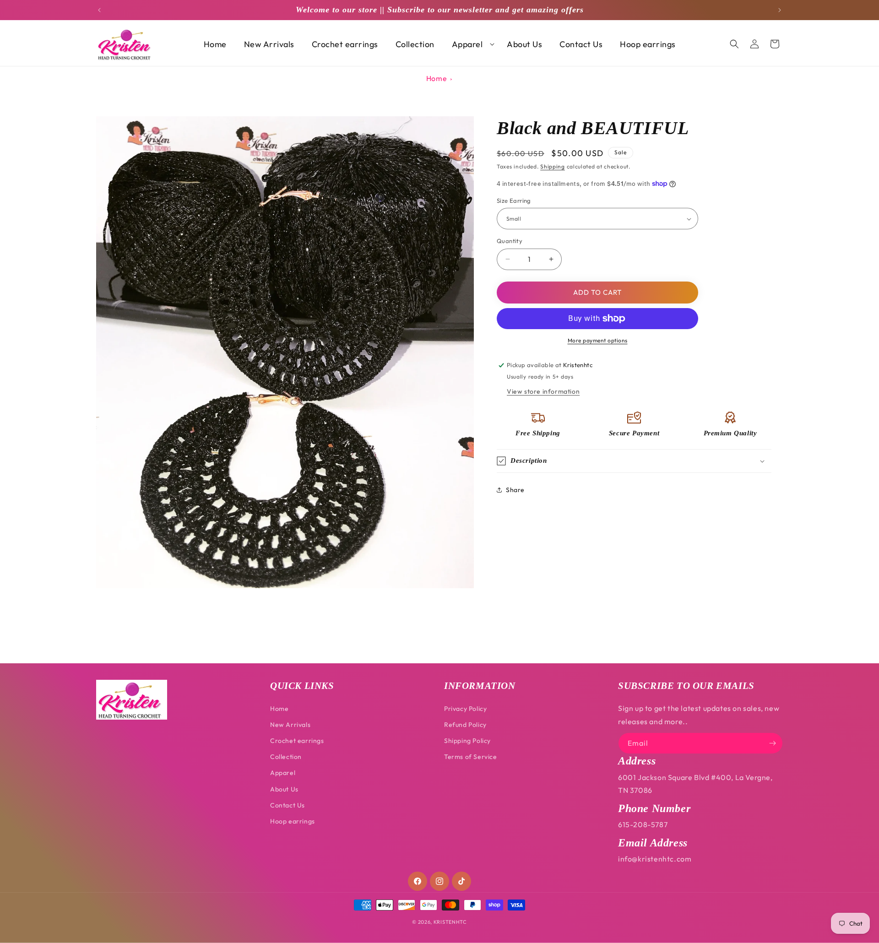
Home (436, 78)
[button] (471, 44)
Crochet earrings (297, 741)
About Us (284, 789)
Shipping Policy (467, 741)
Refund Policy (465, 725)
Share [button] (515, 490)
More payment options (598, 340)
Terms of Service (470, 757)
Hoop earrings (292, 821)
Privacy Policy (465, 709)
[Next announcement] (780, 10)
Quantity (509, 240)
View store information (543, 391)
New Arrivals (290, 725)
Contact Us (287, 805)
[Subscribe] (772, 743)
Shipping (552, 166)
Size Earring (514, 200)
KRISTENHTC (450, 922)
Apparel (282, 773)
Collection (286, 757)
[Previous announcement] (99, 10)
